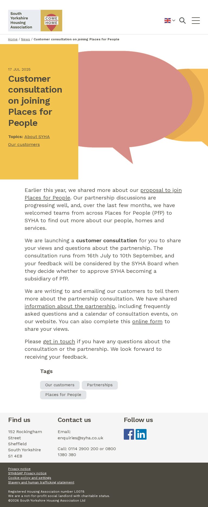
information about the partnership (70, 306)
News (25, 39)
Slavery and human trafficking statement (41, 482)
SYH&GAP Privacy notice (27, 473)
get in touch (59, 341)
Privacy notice (19, 469)
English (170, 23)
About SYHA (37, 136)
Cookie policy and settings (29, 478)
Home (13, 39)
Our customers (24, 144)
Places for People (63, 394)
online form (147, 321)
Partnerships (100, 384)
